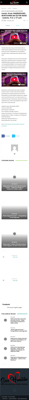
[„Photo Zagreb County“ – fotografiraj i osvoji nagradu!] (14, 205)
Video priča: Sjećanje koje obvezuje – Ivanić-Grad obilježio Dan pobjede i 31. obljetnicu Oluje (18, 349)
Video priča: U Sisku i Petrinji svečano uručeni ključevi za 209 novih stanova (14, 244)
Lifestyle (4, 11)
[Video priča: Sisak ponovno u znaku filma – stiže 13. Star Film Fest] (5, 358)
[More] (22, 25)
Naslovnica (4, 8)
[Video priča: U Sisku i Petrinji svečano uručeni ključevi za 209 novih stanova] (14, 234)
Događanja (14, 8)
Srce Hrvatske (19, 11)
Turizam (9, 8)
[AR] (3, 21)
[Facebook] (14, 390)
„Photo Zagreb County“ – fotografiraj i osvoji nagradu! (14, 216)
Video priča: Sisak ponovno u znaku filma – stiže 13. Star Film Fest (19, 359)
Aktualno (14, 183)
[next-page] (5, 251)
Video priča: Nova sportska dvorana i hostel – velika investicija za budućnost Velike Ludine (14, 187)
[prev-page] (2, 251)
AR (5, 20)
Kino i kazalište (11, 11)
